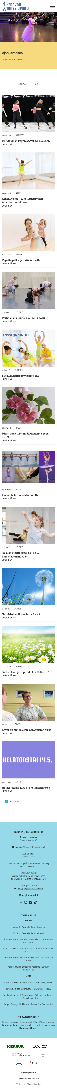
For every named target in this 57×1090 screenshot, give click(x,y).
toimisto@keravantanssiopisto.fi (30, 847)
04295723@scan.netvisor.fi (30, 888)
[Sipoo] (41, 1046)
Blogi (36, 84)
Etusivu (5, 59)
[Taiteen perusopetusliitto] (19, 1063)
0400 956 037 (30, 837)
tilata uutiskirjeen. (28, 1028)
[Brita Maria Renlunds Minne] (43, 1055)
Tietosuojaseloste (28, 1072)
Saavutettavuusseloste (28, 1078)
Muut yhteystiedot (28, 895)
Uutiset (22, 84)
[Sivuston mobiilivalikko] (52, 6)
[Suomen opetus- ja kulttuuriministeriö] (22, 1055)
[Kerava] (15, 1046)
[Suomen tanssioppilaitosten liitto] (36, 1063)
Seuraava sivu (15, 801)
